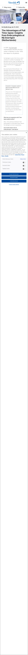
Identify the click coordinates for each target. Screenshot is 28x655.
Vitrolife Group (7, 27)
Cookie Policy (18, 154)
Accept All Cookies (14, 177)
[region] (14, 393)
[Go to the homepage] (14, 2)
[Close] (26, 132)
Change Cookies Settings (14, 184)
